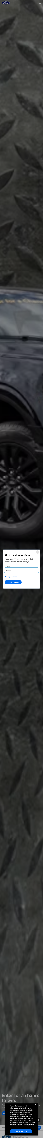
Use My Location (11, 577)
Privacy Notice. (28, 1125)
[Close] (37, 552)
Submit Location (13, 582)
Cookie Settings (21, 1131)
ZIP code (8, 567)
